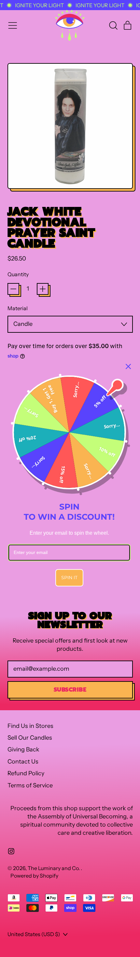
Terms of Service (30, 785)
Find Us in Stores (30, 726)
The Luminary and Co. (54, 868)
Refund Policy (25, 773)
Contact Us (22, 761)
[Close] (128, 366)
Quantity (18, 274)
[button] (113, 25)
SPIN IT (69, 577)
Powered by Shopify (34, 875)
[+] (43, 289)
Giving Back (23, 749)
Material (17, 308)
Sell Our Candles (29, 737)
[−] (13, 289)
